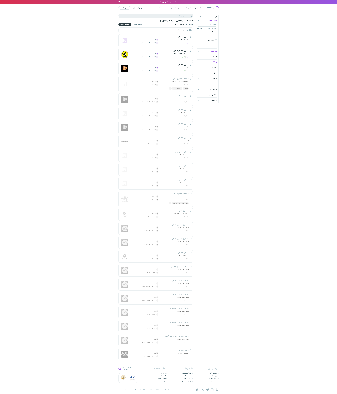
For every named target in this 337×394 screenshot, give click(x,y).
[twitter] (202, 389)
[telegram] (207, 389)
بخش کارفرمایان (137, 8)
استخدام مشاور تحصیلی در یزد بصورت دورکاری (176, 20)
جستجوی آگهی (199, 8)
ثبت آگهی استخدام (124, 24)
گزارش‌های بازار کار (186, 381)
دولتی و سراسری (188, 8)
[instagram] (197, 389)
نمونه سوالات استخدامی (211, 378)
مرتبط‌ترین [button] (181, 25)
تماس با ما (163, 376)
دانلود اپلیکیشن (162, 378)
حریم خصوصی (162, 381)
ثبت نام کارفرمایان (186, 378)
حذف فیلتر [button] (199, 28)
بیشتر (160, 8)
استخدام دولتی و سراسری (210, 381)
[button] (207, 32)
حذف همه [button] (200, 17)
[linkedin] (212, 389)
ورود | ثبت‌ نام (123, 8)
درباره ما (163, 373)
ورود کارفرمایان (187, 376)
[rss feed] (217, 389)
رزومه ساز (177, 8)
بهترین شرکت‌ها (168, 8)
